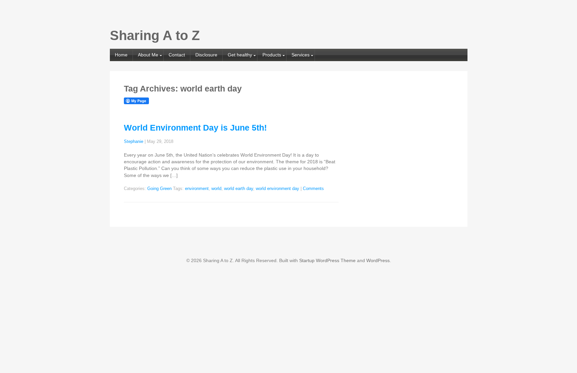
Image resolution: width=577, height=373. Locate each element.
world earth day (238, 188)
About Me (148, 54)
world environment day (277, 188)
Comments (313, 188)
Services (301, 54)
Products (271, 54)
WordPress (378, 260)
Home (121, 54)
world (216, 188)
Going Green (159, 188)
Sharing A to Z (155, 35)
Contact (177, 54)
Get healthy (240, 54)
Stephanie (133, 141)
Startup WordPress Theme (327, 260)
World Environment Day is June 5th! (195, 127)
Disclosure (206, 54)
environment (197, 188)
